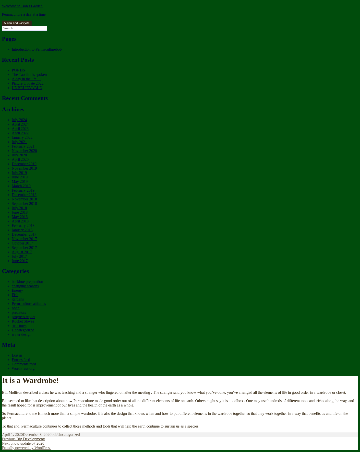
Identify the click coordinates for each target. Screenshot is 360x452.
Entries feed (21, 360)
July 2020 (19, 155)
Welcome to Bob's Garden (22, 6)
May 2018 (20, 217)
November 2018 (24, 199)
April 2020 (20, 159)
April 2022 (20, 133)
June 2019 (20, 177)
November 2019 (24, 168)
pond (16, 308)
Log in (17, 355)
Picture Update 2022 (28, 83)
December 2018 (24, 195)
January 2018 (22, 230)
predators (19, 312)
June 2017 (20, 261)
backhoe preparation (27, 281)
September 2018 (24, 203)
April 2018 (20, 221)
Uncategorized (23, 330)
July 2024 (19, 120)
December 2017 (24, 234)
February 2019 (23, 190)
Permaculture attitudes (29, 303)
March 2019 (21, 186)
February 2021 (23, 146)
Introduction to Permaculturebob (37, 49)
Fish (15, 295)
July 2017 (19, 256)
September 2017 (24, 247)
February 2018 (23, 225)
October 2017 (22, 243)
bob (54, 434)
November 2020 (24, 151)
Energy (17, 290)
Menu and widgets (17, 23)
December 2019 (24, 164)
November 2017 (24, 239)
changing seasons (25, 286)
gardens (18, 299)
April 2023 (20, 129)
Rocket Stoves (23, 321)
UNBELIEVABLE (27, 88)
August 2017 (22, 252)
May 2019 (20, 181)
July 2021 (19, 142)
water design (21, 334)
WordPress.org (23, 368)
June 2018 (20, 212)
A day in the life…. (26, 79)
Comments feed (24, 364)
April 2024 (20, 124)
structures (19, 326)
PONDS (18, 70)
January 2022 (22, 137)
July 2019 (19, 173)
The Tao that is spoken (29, 74)
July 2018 (19, 208)
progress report (23, 317)
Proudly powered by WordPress (26, 448)
